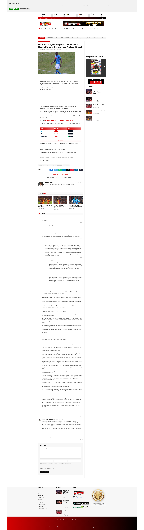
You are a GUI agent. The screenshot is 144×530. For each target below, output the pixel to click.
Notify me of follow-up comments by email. (49, 466)
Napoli (48, 165)
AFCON (67, 37)
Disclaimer (40, 499)
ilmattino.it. (67, 113)
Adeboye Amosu (49, 182)
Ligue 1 (102, 37)
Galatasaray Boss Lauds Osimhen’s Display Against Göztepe (59, 207)
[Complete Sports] (46, 24)
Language (99, 28)
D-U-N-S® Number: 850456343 (44, 510)
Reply (81, 222)
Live (87, 28)
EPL (77, 37)
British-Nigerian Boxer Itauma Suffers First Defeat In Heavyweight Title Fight (99, 99)
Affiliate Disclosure (42, 506)
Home (42, 28)
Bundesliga (95, 37)
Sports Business (89, 482)
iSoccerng (81, 482)
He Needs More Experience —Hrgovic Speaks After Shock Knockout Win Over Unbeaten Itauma (99, 91)
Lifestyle (75, 482)
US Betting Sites (99, 482)
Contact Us (40, 492)
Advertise (40, 493)
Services (46, 18)
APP (54, 18)
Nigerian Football (49, 28)
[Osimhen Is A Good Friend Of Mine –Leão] (45, 200)
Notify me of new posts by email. (47, 468)
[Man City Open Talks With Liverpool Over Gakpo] (89, 106)
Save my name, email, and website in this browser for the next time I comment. (57, 463)
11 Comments (59, 49)
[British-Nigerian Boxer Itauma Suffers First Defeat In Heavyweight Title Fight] (89, 99)
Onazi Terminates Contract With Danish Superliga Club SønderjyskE (49, 176)
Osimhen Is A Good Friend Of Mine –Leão (45, 206)
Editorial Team (41, 497)
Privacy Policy (41, 501)
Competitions (81, 28)
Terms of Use (40, 495)
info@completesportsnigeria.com (79, 497)
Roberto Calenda (58, 165)
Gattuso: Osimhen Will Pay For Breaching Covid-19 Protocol (59, 120)
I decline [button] (16, 8)
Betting (41, 18)
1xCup (57, 37)
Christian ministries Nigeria (47, 419)
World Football (67, 28)
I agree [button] (11, 8)
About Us (40, 490)
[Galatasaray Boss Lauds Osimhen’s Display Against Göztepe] (60, 200)
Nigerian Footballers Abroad (44, 41)
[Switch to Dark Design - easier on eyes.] (102, 18)
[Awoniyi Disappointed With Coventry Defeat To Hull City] (76, 200)
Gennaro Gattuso (42, 165)
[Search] (103, 18)
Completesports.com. (57, 84)
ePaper (51, 18)
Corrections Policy (41, 504)
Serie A (88, 37)
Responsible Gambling (42, 508)
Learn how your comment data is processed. (62, 476)
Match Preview (76, 138)
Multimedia (92, 28)
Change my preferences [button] (24, 8)
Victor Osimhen (66, 165)
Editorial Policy (41, 502)
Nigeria (52, 165)
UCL (73, 37)
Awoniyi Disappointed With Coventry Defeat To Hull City (75, 206)
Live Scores (41, 37)
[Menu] (39, 29)
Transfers (75, 28)
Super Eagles (50, 37)
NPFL (62, 37)
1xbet (71, 131)
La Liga (82, 37)
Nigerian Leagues (59, 28)
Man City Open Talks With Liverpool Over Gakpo (98, 105)
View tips (60, 140)
